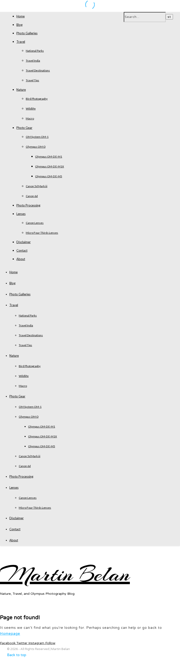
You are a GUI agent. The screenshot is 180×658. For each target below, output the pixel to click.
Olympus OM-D (35, 146)
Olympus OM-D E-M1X (49, 166)
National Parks (35, 50)
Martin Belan (65, 574)
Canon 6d (32, 196)
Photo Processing (28, 205)
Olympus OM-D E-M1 (48, 156)
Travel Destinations (38, 70)
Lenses (21, 214)
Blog (19, 25)
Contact (21, 250)
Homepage (10, 633)
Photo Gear (24, 128)
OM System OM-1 (37, 137)
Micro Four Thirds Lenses (42, 232)
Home (20, 16)
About (20, 259)
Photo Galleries (27, 33)
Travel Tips (32, 80)
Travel (20, 42)
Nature (21, 89)
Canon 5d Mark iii (36, 186)
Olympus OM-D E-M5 (48, 176)
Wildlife (31, 108)
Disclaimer (23, 242)
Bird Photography (37, 98)
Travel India (33, 60)
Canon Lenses (35, 223)
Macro (30, 118)
